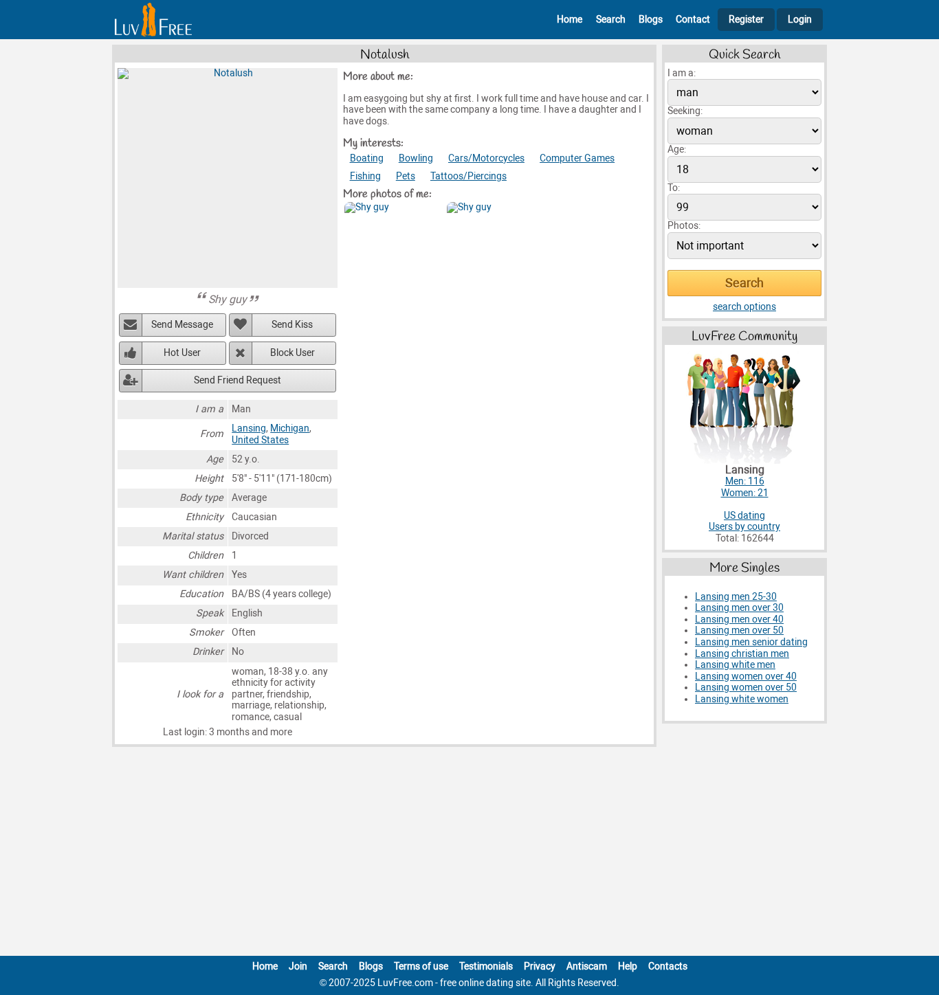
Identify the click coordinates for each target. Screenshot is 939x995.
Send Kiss (292, 325)
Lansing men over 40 (739, 619)
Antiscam (586, 966)
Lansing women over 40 (746, 676)
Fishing (365, 176)
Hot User (182, 353)
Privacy (539, 966)
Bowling (416, 158)
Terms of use (421, 966)
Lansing (249, 428)
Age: (676, 149)
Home (569, 19)
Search (611, 19)
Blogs (651, 19)
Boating (367, 158)
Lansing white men (735, 665)
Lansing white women (741, 699)
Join (298, 966)
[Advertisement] (469, 854)
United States (260, 440)
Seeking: (685, 111)
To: (673, 188)
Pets (405, 176)
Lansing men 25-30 (736, 597)
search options (744, 307)
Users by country (744, 527)
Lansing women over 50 (746, 687)
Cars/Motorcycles (486, 158)
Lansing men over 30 (739, 608)
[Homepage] (153, 19)
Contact (693, 19)
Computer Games (577, 158)
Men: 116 (744, 481)
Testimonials (486, 966)
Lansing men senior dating (751, 642)
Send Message (182, 325)
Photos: (683, 226)
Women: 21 (745, 493)
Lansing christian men (742, 654)
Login (800, 19)
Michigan (289, 428)
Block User (292, 353)
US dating (744, 516)
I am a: (681, 73)
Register (746, 19)
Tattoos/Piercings (468, 176)
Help (627, 966)
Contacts (667, 966)
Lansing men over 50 (739, 630)
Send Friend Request (237, 380)
